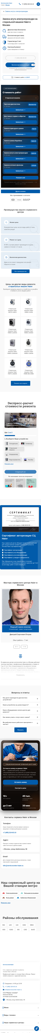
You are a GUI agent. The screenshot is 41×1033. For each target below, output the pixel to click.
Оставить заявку (20, 782)
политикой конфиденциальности (23, 69)
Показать (20, 730)
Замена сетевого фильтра (13, 165)
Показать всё (20, 177)
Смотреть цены (20, 788)
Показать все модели (20, 383)
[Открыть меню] (38, 4)
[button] (16, 646)
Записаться (19, 110)
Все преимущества (21, 271)
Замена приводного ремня (14, 128)
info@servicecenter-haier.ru (13, 865)
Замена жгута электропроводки (16, 153)
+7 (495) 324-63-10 (28, 4)
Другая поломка (20, 191)
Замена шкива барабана (13, 141)
